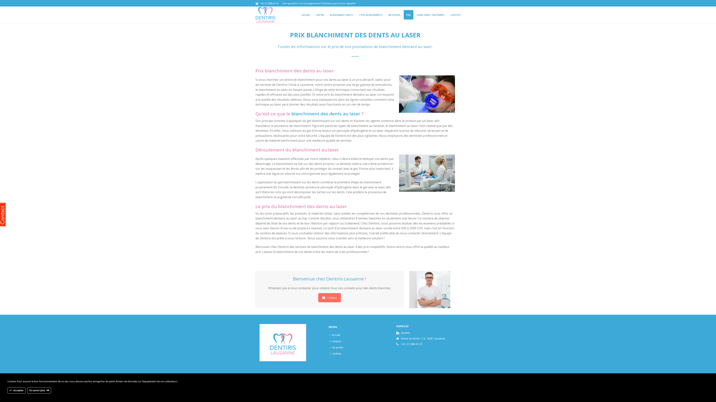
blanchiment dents (341, 15)
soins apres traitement (431, 15)
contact (456, 15)
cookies (336, 353)
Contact (332, 297)
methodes (394, 15)
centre (320, 15)
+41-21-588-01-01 (269, 3)
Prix (408, 15)
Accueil (306, 15)
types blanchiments (370, 15)
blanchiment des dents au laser (325, 114)
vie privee (337, 347)
